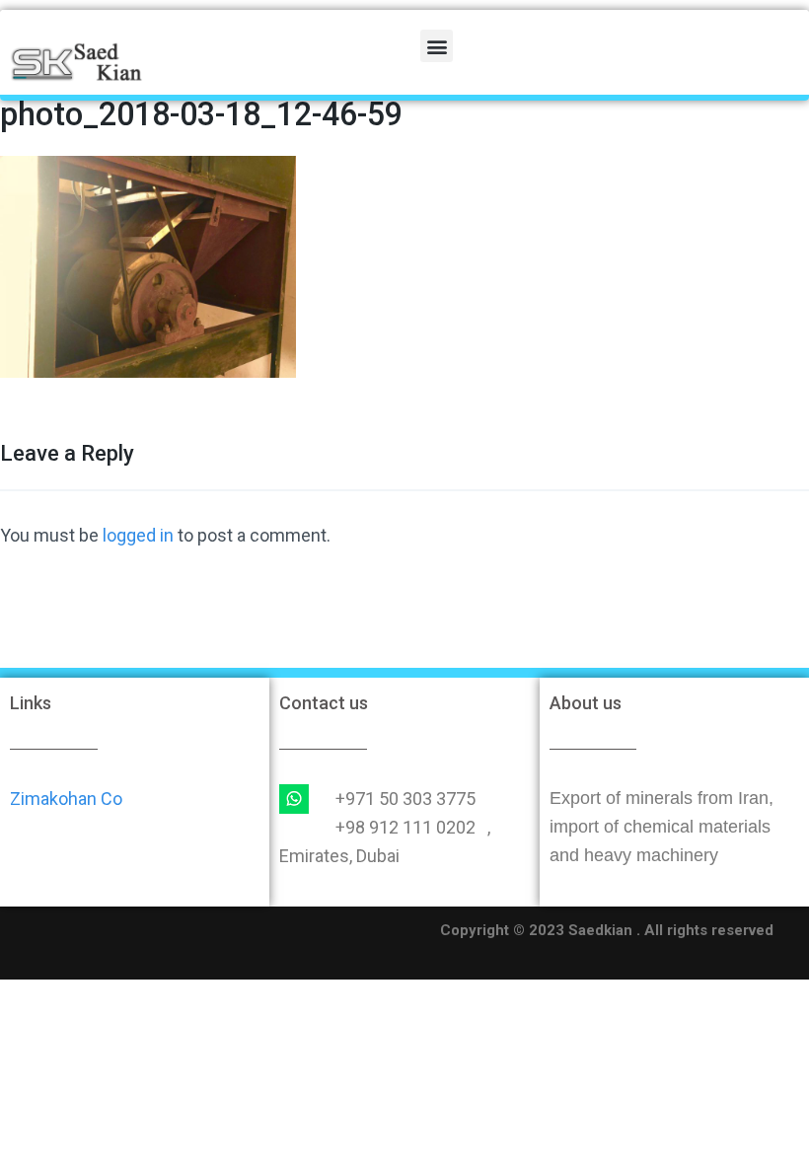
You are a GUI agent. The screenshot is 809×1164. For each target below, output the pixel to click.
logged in (138, 535)
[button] (436, 46)
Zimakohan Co (66, 798)
